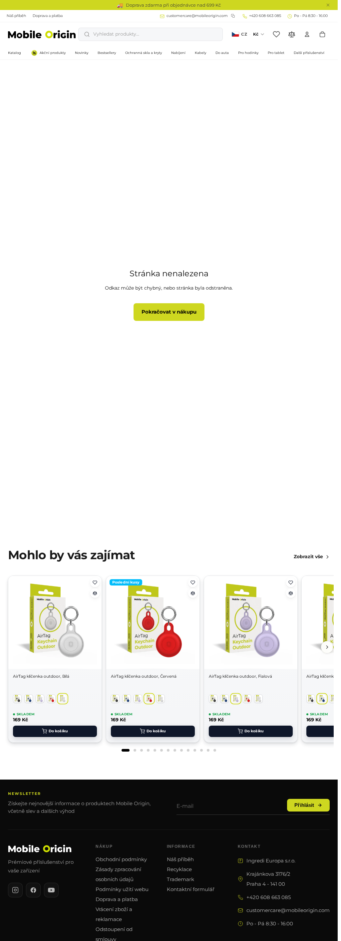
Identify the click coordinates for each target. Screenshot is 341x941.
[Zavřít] (321, 425)
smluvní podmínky (63, 509)
